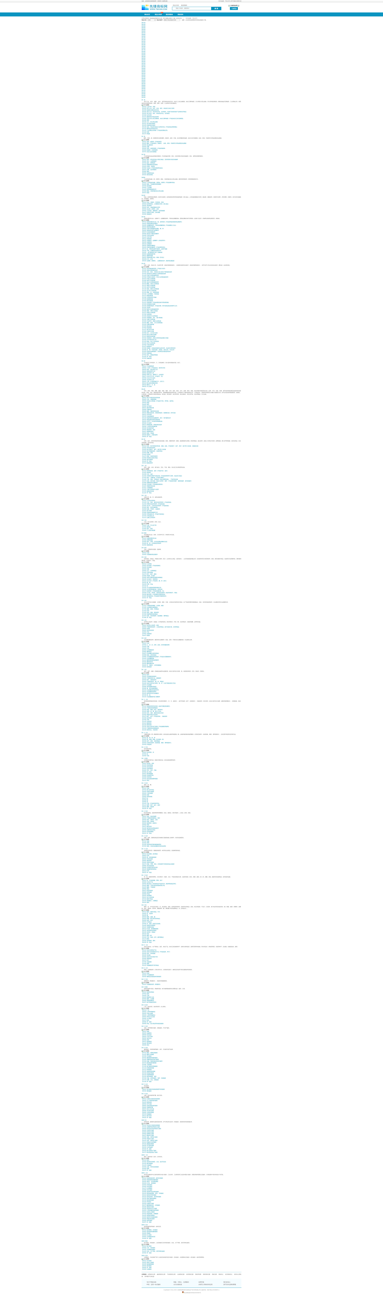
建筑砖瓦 (149, 651)
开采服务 (149, 1056)
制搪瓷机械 (150, 299)
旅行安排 (149, 1115)
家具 (148, 674)
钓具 (148, 871)
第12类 (143, 41)
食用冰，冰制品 (151, 932)
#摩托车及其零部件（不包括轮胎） (156, 504)
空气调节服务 (150, 1145)
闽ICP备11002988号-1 (213, 1290)
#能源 (148, 133)
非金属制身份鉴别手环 (153, 690)
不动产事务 (150, 1036)
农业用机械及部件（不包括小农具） (156, 268)
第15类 (143, 46)
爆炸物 (148, 527)
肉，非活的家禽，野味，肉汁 (154, 880)
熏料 (148, 171)
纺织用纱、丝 (150, 752)
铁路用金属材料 (151, 227)
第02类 (143, 24)
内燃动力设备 (150, 331)
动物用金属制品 (151, 245)
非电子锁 (149, 237)
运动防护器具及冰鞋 (152, 867)
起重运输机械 (150, 324)
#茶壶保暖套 (150, 831)
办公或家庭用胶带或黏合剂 (154, 587)
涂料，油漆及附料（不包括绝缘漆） (156, 148)
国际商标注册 (206, 1274)
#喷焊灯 (149, 472)
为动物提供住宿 (151, 1236)
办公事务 (149, 1018)
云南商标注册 (180, 1274)
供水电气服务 (150, 1110)
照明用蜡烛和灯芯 (151, 189)
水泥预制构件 (150, 650)
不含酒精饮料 (150, 975)
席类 (148, 842)
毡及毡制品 (150, 768)
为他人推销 (150, 1013)
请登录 (159, 1)
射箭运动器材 (150, 862)
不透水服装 (150, 793)
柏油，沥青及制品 (151, 655)
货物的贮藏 (150, 1107)
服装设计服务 (150, 1207)
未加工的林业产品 (151, 950)
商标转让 (221, 1274)
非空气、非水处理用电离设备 (154, 421)
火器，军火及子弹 (151, 525)
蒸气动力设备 (150, 329)
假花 (148, 824)
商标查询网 (198, 1274)
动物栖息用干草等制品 (153, 965)
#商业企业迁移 (151, 1016)
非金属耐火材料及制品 (153, 653)
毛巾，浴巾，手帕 (151, 770)
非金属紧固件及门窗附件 (153, 696)
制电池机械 (150, 295)
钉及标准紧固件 (151, 232)
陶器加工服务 (150, 1135)
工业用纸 (149, 564)
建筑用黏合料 (150, 663)
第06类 (143, 31)
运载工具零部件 (151, 517)
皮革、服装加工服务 (152, 1140)
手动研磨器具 (150, 366)
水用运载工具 (150, 516)
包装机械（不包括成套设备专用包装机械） (158, 302)
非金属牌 (149, 685)
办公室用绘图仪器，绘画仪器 (154, 589)
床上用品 (149, 772)
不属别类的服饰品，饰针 (153, 818)
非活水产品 (150, 882)
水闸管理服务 (150, 1112)
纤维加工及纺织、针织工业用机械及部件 (157, 277)
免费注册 (164, 1)
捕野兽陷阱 (150, 255)
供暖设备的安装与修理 (153, 1059)
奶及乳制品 (150, 890)
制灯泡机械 (150, 300)
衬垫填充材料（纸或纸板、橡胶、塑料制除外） (159, 742)
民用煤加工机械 (151, 304)
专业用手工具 (150, 379)
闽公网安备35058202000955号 (192, 1292)
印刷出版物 (150, 572)
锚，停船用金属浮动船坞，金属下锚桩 (157, 249)
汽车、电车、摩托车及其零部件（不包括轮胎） (159, 502)
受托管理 (149, 1043)
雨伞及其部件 (150, 630)
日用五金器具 (150, 235)
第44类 (143, 95)
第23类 (143, 60)
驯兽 (148, 1168)
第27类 (143, 66)
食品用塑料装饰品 (151, 686)
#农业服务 (149, 1186)
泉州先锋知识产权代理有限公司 (192, 1290)
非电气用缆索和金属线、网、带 (155, 228)
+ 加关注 (234, 8)
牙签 (148, 719)
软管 (148, 610)
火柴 (148, 995)
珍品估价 (149, 1035)
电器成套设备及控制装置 (153, 419)
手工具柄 (149, 386)
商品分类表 (176, 5)
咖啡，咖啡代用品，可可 (153, 912)
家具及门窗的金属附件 (153, 233)
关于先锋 (233, 1)
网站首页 (147, 14)
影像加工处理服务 (151, 1142)
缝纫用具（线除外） (152, 823)
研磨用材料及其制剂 (152, 164)
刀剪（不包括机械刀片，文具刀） (156, 381)
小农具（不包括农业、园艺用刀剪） (156, 368)
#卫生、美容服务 (151, 1183)
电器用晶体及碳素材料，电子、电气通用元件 (159, 418)
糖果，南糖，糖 (151, 917)
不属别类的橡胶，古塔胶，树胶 (155, 605)
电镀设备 (149, 358)
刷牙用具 (149, 718)
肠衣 (148, 902)
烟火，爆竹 (150, 528)
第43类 (143, 93)
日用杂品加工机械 (151, 297)
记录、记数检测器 (151, 399)
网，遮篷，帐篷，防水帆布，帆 (155, 739)
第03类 (143, 26)
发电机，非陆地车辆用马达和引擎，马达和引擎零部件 (161, 348)
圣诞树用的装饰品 (151, 869)
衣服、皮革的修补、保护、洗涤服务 (156, 1078)
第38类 (143, 85)
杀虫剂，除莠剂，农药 (153, 209)
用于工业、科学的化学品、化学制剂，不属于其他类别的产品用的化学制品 (166, 111)
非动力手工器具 (151, 378)
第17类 (143, 49)
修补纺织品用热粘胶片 (153, 828)
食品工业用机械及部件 (153, 282)
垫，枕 (148, 695)
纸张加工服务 (150, 1132)
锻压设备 (149, 326)
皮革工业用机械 (151, 287)
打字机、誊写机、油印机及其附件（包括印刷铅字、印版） (162, 592)
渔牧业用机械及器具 (152, 270)
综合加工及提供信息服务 (153, 1125)
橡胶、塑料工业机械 (152, 311)
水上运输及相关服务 (152, 1100)
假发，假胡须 (150, 821)
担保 (148, 1040)
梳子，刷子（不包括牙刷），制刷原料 (157, 716)
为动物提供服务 (151, 1249)
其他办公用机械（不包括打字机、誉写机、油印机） (160, 401)
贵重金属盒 (150, 540)
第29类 (143, 70)
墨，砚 (148, 582)
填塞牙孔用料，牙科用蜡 (153, 212)
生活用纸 (149, 567)
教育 (148, 1160)
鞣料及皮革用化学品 (152, 128)
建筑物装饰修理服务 (152, 1058)
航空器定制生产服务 (152, 1152)
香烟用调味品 (150, 1000)
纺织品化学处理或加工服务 (154, 1128)
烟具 (148, 993)
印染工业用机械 (151, 278)
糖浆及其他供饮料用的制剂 (154, 976)
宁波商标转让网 (171, 1274)
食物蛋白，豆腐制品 (152, 900)
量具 (148, 404)
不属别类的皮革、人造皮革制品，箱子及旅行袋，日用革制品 (163, 627)
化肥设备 (149, 314)
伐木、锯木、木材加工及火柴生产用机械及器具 (159, 272)
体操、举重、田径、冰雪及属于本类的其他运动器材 (160, 864)
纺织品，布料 (150, 763)
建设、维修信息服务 (152, 1052)
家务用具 (149, 725)
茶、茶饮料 (150, 913)
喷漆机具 (149, 346)
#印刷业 (149, 1201)
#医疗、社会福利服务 (152, 1181)
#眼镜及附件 (150, 431)
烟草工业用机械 (151, 285)
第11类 (143, 39)
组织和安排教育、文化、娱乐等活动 (156, 1161)
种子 (148, 960)
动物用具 (149, 633)
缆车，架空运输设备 (152, 507)
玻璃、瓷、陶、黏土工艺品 (154, 711)
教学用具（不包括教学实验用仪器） (156, 594)
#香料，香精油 (151, 166)
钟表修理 (149, 1069)
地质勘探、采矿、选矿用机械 (154, 317)
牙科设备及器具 (151, 447)
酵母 (148, 939)
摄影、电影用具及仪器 (153, 411)
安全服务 (149, 1260)
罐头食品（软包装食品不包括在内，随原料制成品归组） (162, 883)
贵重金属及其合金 (151, 538)
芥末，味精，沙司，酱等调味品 (155, 937)
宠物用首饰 (150, 545)
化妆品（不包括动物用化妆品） (155, 168)
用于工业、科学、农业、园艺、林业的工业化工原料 (160, 108)
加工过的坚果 (150, 897)
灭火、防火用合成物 (152, 122)
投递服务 (149, 1114)
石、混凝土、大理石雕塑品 (154, 665)
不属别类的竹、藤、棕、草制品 (155, 681)
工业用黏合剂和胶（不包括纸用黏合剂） (157, 130)
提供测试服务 (150, 1200)
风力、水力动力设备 (152, 333)
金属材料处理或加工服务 (153, 1127)
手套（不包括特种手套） (153, 803)
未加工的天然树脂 (151, 151)
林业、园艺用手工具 (152, 369)
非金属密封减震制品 (152, 607)
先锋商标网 (180, 1290)
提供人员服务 (150, 1262)
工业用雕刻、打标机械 (153, 294)
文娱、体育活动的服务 (153, 1167)
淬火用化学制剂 (151, 123)
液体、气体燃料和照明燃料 (154, 184)
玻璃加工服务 (150, 1133)
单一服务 (149, 1022)
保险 (148, 1031)
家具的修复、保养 (151, 1076)
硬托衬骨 (149, 826)
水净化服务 (150, 1147)
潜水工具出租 (150, 1109)
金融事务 (149, 1033)
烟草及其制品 (150, 992)
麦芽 (148, 963)
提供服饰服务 (150, 1264)
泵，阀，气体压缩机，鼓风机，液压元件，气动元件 (160, 350)
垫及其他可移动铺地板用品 (154, 844)
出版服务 (149, 1165)
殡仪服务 (149, 1266)
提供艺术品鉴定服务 (152, 1217)
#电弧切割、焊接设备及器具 (154, 424)
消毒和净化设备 (151, 486)
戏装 (148, 795)
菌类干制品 (150, 899)
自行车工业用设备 (151, 290)
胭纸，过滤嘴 (150, 999)
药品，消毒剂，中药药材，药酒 (155, 202)
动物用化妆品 (150, 173)
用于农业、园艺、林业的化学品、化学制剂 (158, 113)
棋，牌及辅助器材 (151, 857)
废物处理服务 (150, 1144)
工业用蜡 (149, 187)
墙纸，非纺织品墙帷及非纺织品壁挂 (156, 846)
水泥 (148, 648)
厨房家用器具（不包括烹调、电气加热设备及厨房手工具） (162, 305)
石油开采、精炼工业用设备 (154, 321)
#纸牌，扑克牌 (151, 575)
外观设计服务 (150, 1203)
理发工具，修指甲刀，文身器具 (155, 374)
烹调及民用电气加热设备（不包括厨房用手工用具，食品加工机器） (165, 476)
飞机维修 (149, 1064)
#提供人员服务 (151, 1212)
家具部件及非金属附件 (153, 693)
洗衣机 (148, 307)
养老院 (148, 1233)
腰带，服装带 (150, 806)
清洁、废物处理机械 (152, 355)
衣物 (148, 788)
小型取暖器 (150, 487)
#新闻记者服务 (151, 1215)
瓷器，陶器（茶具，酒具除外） (155, 709)
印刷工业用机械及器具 (153, 275)
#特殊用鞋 (149, 796)
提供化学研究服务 (151, 1195)
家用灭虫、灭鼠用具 (152, 730)
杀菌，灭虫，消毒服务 (153, 1080)
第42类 (143, 92)
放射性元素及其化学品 (153, 110)
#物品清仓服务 (151, 1218)
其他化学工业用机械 (152, 316)
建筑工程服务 (150, 1054)
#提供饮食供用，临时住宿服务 (155, 1178)
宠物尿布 (149, 214)
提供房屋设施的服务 (152, 1231)
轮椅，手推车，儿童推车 (153, 509)
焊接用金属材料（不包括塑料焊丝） (156, 247)
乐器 (148, 552)
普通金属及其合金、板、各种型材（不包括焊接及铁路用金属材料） (165, 222)
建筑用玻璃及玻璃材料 (153, 660)
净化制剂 (149, 205)
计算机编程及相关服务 (153, 1210)
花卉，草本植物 (151, 953)
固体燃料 (149, 186)
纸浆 (148, 132)
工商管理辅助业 (151, 1011)
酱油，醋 (149, 935)
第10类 (143, 38)
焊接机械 (149, 353)
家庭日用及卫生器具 (152, 714)
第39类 (143, 87)
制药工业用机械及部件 (153, 309)
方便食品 (149, 922)
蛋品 (148, 889)
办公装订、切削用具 (152, 579)
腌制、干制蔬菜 (151, 887)
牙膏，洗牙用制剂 (151, 169)
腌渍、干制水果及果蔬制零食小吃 (156, 885)
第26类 (143, 65)
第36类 (143, 82)
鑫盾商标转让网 (161, 1274)
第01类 (143, 22)
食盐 (148, 934)
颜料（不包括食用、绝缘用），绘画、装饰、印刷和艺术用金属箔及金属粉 (166, 143)
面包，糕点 (150, 920)
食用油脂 (149, 892)
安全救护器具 (150, 428)
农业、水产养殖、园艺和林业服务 (156, 1251)
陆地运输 (149, 1102)
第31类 (143, 73)
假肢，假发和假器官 (152, 456)
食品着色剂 (150, 145)
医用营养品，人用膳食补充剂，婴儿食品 (157, 204)
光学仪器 (149, 414)
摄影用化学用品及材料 (153, 117)
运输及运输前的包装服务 (153, 1099)
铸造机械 (149, 328)
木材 (148, 643)
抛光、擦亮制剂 (151, 163)
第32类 (143, 75)
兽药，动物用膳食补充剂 (153, 207)
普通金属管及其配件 (152, 223)
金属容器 (149, 242)
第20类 (143, 55)
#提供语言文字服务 (152, 1208)
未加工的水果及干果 (152, 957)
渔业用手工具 (150, 373)
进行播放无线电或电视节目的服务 (156, 1089)
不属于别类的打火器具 (153, 489)
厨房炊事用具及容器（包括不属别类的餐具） (159, 706)
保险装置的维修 (151, 1071)
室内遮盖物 (150, 773)
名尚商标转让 (228, 1274)
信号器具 (149, 406)
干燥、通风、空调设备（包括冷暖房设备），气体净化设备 (162, 479)
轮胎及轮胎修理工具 (152, 512)
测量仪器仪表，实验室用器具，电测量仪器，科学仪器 (161, 413)
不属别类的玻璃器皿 (152, 708)
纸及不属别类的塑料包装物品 (154, 577)
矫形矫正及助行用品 (152, 458)
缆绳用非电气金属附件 (153, 230)
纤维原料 (149, 744)
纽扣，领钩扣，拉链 (152, 819)
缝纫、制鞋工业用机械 (153, 289)
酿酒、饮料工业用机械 (153, 283)
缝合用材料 (150, 459)
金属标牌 (149, 244)
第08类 (143, 34)
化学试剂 (149, 115)
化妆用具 (149, 721)
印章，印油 (150, 584)
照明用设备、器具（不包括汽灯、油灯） (157, 470)
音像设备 (149, 409)
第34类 (143, 78)
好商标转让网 (151, 1274)
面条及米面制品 (151, 925)
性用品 (148, 454)
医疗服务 (149, 1246)
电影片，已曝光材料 (152, 435)
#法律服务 (149, 1188)
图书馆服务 (150, 1163)
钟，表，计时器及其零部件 (154, 543)
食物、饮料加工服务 (152, 1137)
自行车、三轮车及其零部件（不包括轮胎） (158, 505)
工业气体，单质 (151, 106)
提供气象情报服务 (151, 1198)
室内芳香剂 (150, 174)
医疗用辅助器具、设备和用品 (154, 451)
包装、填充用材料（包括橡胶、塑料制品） (158, 615)
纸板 (148, 569)
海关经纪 (149, 1038)
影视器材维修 (150, 1068)
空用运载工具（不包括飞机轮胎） (156, 514)
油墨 (148, 146)
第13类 (143, 43)
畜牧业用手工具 (151, 371)
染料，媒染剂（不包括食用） (154, 141)
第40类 (143, 88)
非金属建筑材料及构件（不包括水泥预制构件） (159, 656)
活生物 (148, 955)
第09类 (143, 36)
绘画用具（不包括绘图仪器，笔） (156, 591)
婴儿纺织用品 (150, 790)
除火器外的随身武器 (152, 383)
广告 (148, 1010)
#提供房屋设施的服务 (152, 1179)
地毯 (148, 841)
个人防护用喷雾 (151, 530)
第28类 (143, 68)
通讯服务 (149, 1091)
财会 (148, 1020)
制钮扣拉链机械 (151, 336)
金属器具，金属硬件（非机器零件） (156, 240)
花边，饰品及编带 (151, 816)
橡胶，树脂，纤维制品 (153, 609)
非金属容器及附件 (151, 676)
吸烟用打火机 (150, 997)
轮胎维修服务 (150, 1074)
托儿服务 (149, 1235)
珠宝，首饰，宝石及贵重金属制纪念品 (157, 541)
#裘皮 (148, 628)
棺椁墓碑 (149, 667)
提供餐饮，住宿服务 (152, 1230)
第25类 (143, 63)
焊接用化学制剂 (151, 125)
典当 (148, 1045)
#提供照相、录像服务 (152, 1213)
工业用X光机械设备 (152, 426)
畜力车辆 (149, 510)
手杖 (148, 632)
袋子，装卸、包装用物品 (153, 741)
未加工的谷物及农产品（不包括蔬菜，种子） (159, 951)
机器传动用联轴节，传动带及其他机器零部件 (159, 351)
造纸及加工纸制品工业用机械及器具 (156, 273)
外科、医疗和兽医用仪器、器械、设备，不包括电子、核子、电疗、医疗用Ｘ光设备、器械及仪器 (172, 446)
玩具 (148, 855)
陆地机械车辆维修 (151, 1063)
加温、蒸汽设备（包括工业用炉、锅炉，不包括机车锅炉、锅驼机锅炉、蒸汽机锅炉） (169, 481)
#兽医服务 (149, 1185)
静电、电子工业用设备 (153, 341)
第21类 (143, 56)
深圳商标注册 (189, 1274)
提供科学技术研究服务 (153, 1191)
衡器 (148, 402)
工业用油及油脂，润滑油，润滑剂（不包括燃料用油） (161, 182)
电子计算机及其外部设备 (153, 397)
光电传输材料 (150, 416)
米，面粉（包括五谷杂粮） (154, 923)
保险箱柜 (149, 238)
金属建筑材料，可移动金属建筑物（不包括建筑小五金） (162, 225)
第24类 (143, 61)
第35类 (143, 80)
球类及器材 (150, 859)
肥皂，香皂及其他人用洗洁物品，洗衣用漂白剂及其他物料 (162, 159)
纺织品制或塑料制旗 (152, 778)
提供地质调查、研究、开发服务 (155, 1193)
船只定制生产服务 (151, 1150)
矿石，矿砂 (150, 259)
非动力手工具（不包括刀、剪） (155, 376)
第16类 (143, 48)
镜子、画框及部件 (151, 680)
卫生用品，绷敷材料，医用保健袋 (156, 210)
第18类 (143, 51)
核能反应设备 (150, 491)
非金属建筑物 (150, 658)
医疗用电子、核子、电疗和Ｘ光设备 (156, 449)
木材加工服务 (150, 1130)
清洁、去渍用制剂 (151, 161)
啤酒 (148, 973)
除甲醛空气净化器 (149, 1276)
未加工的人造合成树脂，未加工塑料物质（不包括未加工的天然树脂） (165, 118)
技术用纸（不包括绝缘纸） (154, 565)
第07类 (143, 33)
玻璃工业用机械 (151, 312)
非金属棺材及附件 (151, 691)
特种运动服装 (150, 791)
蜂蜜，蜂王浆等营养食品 (153, 918)
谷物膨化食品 (150, 927)
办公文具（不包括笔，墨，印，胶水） (157, 581)
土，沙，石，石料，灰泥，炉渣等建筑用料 (158, 645)
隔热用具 (149, 723)
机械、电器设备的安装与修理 (154, 1061)
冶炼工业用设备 (151, 319)
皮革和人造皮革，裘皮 (153, 625)
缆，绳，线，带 (151, 737)
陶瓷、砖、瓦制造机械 (153, 292)
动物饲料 (149, 962)
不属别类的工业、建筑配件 (154, 678)
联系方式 (239, 1)
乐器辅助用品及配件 (152, 554)
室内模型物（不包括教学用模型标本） (157, 596)
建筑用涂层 (150, 661)
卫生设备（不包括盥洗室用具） (155, 484)
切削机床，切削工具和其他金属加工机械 (157, 338)
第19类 (143, 53)
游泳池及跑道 (150, 865)
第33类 (143, 77)
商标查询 (180, 14)
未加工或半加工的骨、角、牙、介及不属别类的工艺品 (161, 683)
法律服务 (149, 1269)
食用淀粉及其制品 (151, 930)
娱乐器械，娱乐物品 (152, 854)
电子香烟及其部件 (151, 1002)
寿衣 (148, 780)
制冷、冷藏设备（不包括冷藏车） (156, 477)
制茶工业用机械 (151, 280)
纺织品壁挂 (150, 767)
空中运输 (149, 1104)
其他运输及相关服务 (152, 1105)
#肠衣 (148, 635)
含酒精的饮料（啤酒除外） (154, 984)
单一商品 (149, 356)
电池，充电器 (150, 433)
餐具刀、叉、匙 (151, 384)
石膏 (148, 646)
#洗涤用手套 (150, 775)
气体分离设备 (150, 344)
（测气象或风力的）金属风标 (154, 252)
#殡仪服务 (149, 1220)
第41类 (143, 90)
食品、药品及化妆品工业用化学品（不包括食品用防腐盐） (162, 127)
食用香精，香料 (151, 940)
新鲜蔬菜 (149, 958)
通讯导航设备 (150, 407)
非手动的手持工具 (151, 339)
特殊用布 (149, 777)
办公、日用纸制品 (151, 570)
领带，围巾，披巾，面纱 (153, 805)
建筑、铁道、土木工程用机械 (154, 322)
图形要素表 (184, 5)
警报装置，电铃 (151, 429)
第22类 (143, 58)
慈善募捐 (149, 1041)
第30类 (143, 71)
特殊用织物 (150, 765)
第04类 (143, 27)
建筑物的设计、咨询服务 (153, 1205)
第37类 (143, 83)
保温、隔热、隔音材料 (153, 612)
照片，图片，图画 (151, 574)
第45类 (143, 97)
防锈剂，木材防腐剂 (152, 150)
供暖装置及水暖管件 (152, 482)
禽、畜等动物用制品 (152, 688)
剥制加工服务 (150, 1138)
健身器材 (149, 860)
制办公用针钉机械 (151, 334)
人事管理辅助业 (151, 1015)
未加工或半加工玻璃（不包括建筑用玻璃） (158, 726)
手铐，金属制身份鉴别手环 (154, 250)
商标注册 (214, 1274)
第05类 (143, 29)
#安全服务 (149, 1190)
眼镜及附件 (150, 463)
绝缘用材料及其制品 (152, 614)
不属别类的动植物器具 (153, 728)
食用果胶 (149, 895)
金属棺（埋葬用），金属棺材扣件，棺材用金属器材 (160, 260)
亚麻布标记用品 (151, 830)
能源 (148, 192)
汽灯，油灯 (150, 474)
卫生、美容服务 (151, 1248)
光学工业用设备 (151, 343)
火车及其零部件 (151, 500)
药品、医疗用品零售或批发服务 (155, 1023)
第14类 (143, 44)
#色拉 (148, 894)
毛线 (148, 755)
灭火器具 (149, 423)
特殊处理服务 (150, 1073)
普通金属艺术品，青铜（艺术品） (156, 257)
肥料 (148, 120)
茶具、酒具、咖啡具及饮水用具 (155, 713)
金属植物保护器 (151, 254)
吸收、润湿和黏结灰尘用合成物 (155, 191)
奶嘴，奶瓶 (150, 452)
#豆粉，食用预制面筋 (152, 928)
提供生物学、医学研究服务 (154, 1196)
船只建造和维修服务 (152, 1066)
